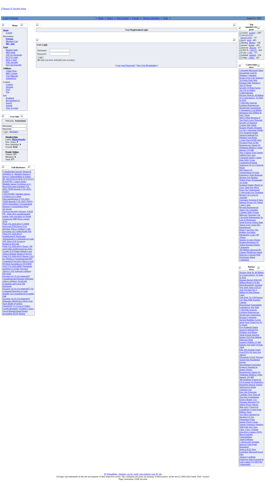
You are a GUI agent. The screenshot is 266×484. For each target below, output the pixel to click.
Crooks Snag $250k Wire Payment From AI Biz (250, 141)
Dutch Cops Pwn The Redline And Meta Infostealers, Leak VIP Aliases (249, 234)
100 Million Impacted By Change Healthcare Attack (250, 251)
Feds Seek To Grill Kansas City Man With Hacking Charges (251, 300)
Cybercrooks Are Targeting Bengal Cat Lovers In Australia (251, 195)
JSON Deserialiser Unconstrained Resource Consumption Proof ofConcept (17, 206)
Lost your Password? (126, 65)
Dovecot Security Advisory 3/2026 (17, 211)
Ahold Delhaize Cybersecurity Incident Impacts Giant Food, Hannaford (249, 443)
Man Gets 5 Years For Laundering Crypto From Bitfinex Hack (250, 409)
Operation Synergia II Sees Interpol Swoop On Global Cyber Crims (251, 202)
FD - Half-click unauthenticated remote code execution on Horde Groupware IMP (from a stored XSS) (16, 218)
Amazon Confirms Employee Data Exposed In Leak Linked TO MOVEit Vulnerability (251, 461)
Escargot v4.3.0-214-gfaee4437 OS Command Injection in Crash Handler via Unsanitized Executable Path (18, 292)
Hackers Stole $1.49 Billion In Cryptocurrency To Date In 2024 (251, 97)
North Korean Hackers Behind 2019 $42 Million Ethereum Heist (250, 337)
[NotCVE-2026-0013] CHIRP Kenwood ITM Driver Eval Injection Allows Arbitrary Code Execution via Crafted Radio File (16, 228)
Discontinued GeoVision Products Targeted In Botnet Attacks (250, 367)
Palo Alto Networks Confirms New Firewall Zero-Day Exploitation (249, 394)
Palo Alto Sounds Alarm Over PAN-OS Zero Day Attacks (250, 352)
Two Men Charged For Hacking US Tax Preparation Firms (249, 417)
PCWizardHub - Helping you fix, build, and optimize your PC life (133, 474)
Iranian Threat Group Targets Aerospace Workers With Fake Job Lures (251, 424)
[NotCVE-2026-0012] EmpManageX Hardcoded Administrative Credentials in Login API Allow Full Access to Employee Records (18, 239)
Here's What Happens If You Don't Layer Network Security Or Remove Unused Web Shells (250, 121)
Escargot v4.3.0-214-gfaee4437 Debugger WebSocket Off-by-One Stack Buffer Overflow (17, 301)
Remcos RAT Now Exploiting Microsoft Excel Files (251, 452)
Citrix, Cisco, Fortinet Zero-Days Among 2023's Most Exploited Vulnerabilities (250, 433)
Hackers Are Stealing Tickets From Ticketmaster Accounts (250, 180)
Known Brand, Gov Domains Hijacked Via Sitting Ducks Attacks (249, 402)
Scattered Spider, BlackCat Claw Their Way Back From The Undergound (251, 187)
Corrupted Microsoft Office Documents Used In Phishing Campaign (251, 73)
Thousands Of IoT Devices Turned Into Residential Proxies (251, 359)
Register (14, 18)
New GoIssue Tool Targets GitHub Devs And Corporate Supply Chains (251, 155)
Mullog (252, 43)
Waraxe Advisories (151, 18)
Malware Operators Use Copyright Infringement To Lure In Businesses (251, 217)
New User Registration (147, 65)
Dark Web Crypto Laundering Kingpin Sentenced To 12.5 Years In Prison (251, 164)
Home (100, 18)
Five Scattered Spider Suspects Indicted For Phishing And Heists (248, 135)
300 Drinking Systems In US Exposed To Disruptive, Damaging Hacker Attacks (251, 382)
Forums (135, 18)
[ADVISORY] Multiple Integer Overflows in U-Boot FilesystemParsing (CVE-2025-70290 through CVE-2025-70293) (17, 198)
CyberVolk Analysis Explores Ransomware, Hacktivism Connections (250, 105)
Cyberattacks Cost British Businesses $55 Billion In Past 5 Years (250, 112)
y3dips (251, 57)
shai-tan (252, 48)
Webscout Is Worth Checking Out (247, 388)
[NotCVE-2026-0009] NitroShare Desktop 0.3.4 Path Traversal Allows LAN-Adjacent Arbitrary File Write (17, 270)
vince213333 (246, 38)
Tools (165, 18)
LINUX (253, 50)
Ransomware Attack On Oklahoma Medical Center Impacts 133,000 (250, 147)
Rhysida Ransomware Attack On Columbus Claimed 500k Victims (249, 210)
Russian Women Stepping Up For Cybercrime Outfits (251, 129)
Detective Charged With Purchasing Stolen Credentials (249, 257)
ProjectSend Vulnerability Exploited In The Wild (250, 306)
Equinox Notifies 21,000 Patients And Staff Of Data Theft (251, 344)
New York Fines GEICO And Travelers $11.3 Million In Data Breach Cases (250, 291)
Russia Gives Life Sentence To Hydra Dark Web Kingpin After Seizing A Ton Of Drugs (251, 82)
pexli (249, 40)
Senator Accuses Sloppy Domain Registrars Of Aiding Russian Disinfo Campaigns (249, 244)
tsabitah (252, 55)
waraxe (252, 33)
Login (5, 18)
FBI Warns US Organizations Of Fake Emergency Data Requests (250, 172)
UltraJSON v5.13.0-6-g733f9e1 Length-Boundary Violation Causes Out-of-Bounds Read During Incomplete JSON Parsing (18, 310)
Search (110, 18)
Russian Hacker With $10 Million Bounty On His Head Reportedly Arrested (250, 282)
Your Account (123, 18)
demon (252, 45)
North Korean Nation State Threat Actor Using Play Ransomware (251, 225)
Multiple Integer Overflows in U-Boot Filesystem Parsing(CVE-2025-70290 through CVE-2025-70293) (16, 188)
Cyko (249, 53)
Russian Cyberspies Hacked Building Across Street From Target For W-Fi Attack (250, 321)
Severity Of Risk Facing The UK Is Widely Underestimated (249, 90)
